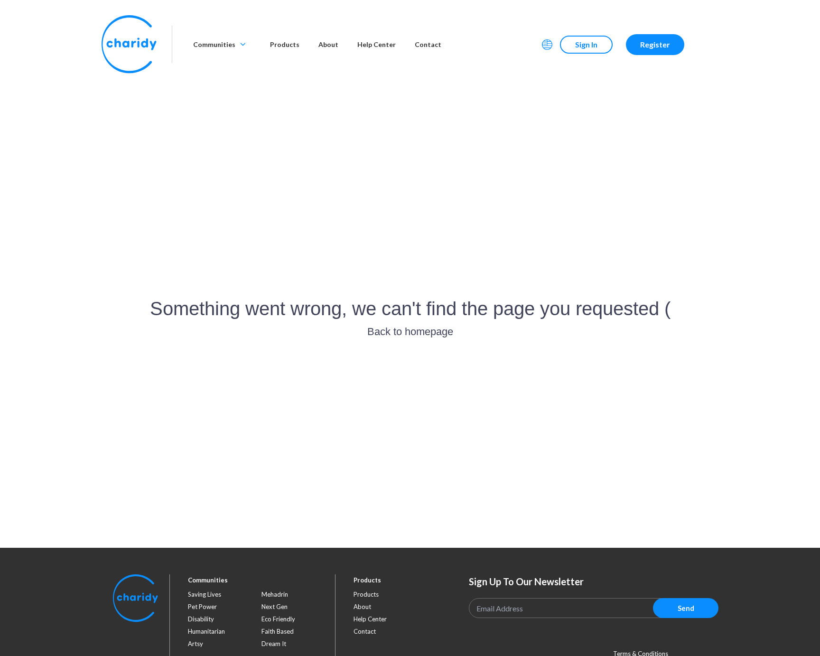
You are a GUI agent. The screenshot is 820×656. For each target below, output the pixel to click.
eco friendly (278, 619)
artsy (195, 643)
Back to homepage (410, 331)
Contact (428, 44)
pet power (202, 606)
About (328, 44)
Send (686, 608)
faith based (277, 631)
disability (201, 619)
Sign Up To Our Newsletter (526, 581)
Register (655, 44)
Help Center (376, 44)
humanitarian (206, 631)
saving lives (204, 594)
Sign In (586, 44)
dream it (273, 643)
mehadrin (274, 594)
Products (284, 44)
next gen (274, 606)
